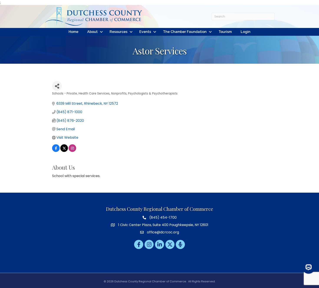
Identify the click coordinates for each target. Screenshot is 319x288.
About (92, 32)
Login (245, 32)
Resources (118, 32)
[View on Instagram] (72, 150)
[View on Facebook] (56, 150)
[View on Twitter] (64, 150)
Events (145, 32)
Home (73, 32)
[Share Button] (57, 86)
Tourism (225, 32)
